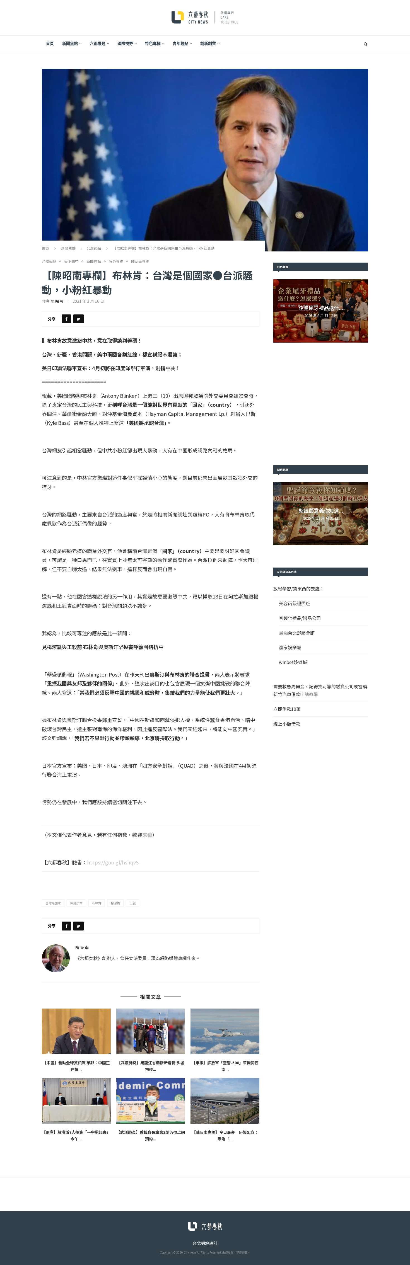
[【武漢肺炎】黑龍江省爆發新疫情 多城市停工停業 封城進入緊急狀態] (150, 1031)
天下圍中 (71, 261)
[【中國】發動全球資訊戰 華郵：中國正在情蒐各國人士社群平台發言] (76, 1031)
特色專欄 (153, 43)
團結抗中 (76, 903)
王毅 (132, 903)
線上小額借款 (286, 723)
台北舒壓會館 (301, 632)
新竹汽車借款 (286, 694)
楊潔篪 (115, 903)
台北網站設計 (205, 1243)
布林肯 (96, 903)
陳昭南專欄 (140, 261)
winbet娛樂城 (293, 662)
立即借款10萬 (287, 709)
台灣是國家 (53, 903)
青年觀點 (180, 43)
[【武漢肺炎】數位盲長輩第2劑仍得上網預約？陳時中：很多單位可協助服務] (150, 1101)
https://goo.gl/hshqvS (113, 862)
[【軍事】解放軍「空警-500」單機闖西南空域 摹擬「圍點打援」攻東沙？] (224, 1031)
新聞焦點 (70, 43)
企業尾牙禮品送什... (321, 307)
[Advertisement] (320, 404)
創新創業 (208, 43)
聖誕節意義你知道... (321, 510)
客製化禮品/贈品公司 (300, 618)
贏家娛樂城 (290, 647)
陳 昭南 (56, 301)
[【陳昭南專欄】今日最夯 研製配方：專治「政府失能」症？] (224, 1101)
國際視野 (125, 43)
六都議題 (97, 43)
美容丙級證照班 (294, 603)
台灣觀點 (93, 248)
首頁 (50, 43)
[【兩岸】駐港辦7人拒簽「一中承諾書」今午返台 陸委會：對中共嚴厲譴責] (76, 1101)
